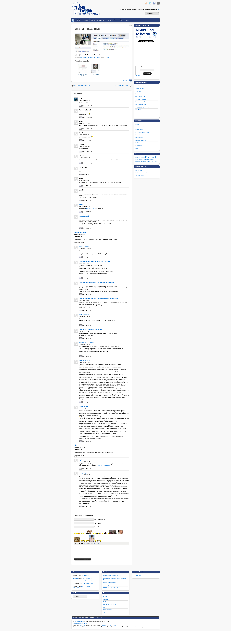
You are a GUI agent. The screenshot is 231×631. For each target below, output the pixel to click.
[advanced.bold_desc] (75, 543)
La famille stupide (139, 137)
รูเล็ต (75, 445)
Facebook (107, 57)
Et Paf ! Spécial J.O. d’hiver (87, 29)
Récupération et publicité (109, 582)
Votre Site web (98, 527)
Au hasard (85, 20)
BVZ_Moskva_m (84, 360)
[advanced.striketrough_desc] (82, 543)
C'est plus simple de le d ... (141, 96)
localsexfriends (84, 216)
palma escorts (84, 247)
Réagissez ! (125, 80)
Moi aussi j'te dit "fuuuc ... (141, 104)
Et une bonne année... (140, 101)
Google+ (140, 159)
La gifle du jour (139, 93)
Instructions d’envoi (112, 20)
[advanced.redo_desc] (87, 543)
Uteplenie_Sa (83, 406)
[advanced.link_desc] (90, 543)
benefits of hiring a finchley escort (90, 329)
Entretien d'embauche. (140, 86)
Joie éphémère (85, 575)
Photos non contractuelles (141, 173)
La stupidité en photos (140, 140)
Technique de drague (140, 99)
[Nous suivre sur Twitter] (150, 4)
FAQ (121, 20)
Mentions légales (83, 617)
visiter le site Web (80, 232)
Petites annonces (150, 159)
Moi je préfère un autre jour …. (83, 85)
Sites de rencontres (145, 161)
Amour (137, 124)
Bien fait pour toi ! (84, 57)
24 (130, 25)
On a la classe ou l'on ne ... (142, 107)
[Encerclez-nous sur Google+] (158, 4)
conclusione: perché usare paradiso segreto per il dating (98, 298)
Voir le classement (139, 115)
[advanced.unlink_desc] (92, 543)
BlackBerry (137, 157)
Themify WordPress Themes (109, 625)
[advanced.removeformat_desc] (98, 543)
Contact (127, 20)
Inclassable (138, 134)
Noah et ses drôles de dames (110, 587)
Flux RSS (138, 75)
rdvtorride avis (84, 315)
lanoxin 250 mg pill (91, 208)
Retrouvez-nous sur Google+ (80, 623)
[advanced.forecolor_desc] (95, 543)
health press (76, 578)
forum (136, 159)
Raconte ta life (138, 145)
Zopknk (81, 204)
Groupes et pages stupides (94, 57)
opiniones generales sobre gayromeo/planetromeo (96, 282)
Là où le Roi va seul (95, 75)
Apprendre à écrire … (140, 127)
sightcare (82, 460)
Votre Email (97, 523)
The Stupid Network (79, 621)
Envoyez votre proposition (97, 20)
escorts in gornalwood (86, 342)
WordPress (82, 625)
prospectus (137, 161)
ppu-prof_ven (83, 473)
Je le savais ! (88, 581)
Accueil (73, 20)
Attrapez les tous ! (139, 88)
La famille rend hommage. (88, 583)
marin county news (77, 581)
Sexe (136, 148)
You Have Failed (139, 175)
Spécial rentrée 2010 (82, 75)
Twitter (156, 161)
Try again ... (138, 91)
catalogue (143, 157)
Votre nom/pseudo (99, 519)
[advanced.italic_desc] (77, 543)
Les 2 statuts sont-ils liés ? (121, 85)
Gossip (144, 159)
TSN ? (78, 20)
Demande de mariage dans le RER (112, 575)
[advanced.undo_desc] (85, 543)
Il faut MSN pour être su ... (141, 109)
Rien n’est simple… (87, 578)
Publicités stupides (140, 142)
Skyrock (152, 161)
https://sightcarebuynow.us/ (105, 465)
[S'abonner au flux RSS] (146, 4)
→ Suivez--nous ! (138, 575)
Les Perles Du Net (139, 170)
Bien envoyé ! (106, 585)
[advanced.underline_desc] (79, 543)
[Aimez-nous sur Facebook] (154, 4)
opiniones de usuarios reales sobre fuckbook (94, 261)
